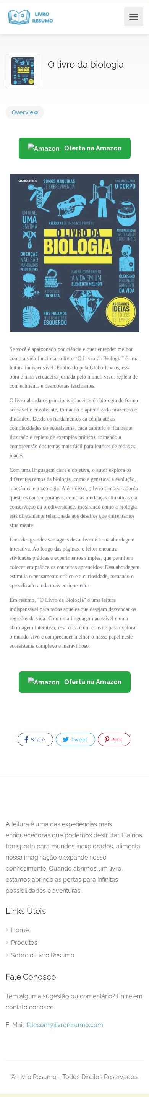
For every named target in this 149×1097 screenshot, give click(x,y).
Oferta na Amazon (92, 148)
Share (37, 740)
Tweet (78, 740)
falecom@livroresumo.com (64, 1025)
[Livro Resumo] (30, 17)
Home (20, 930)
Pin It (116, 740)
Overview (24, 112)
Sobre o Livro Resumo (42, 955)
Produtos (24, 942)
